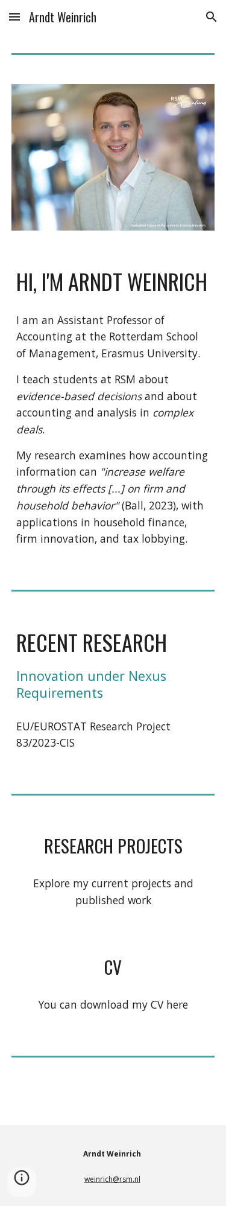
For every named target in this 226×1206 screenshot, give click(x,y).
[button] (14, 16)
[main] (113, 281)
